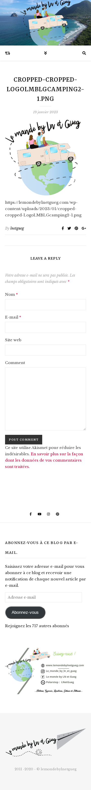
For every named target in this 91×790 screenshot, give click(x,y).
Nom (11, 294)
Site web (13, 339)
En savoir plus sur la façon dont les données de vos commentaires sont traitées (44, 460)
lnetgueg (17, 228)
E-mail (13, 317)
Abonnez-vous (25, 612)
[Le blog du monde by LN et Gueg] (45, 23)
